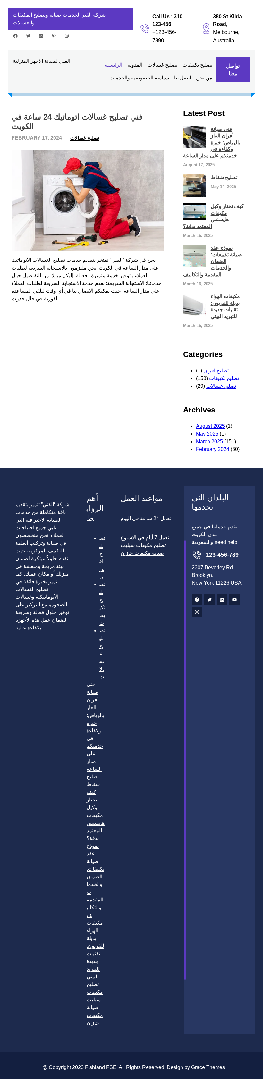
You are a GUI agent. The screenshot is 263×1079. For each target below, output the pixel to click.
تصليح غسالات (84, 138)
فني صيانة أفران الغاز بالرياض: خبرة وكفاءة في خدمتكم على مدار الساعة (211, 142)
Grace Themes (208, 1067)
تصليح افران (216, 370)
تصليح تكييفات (224, 378)
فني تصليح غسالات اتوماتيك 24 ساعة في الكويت (77, 121)
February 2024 (212, 449)
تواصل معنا (233, 69)
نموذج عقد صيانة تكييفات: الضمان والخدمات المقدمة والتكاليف (212, 261)
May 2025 (207, 433)
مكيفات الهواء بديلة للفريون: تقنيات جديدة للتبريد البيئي (225, 306)
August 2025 (210, 426)
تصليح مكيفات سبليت (95, 992)
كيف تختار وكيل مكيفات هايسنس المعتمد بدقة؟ (213, 216)
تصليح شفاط (224, 177)
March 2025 (209, 441)
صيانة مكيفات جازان (95, 1015)
